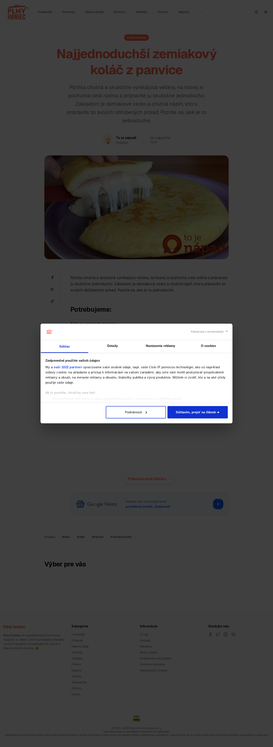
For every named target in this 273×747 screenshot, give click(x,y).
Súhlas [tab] (64, 346)
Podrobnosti (133, 412)
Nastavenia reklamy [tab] (160, 346)
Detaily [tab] (112, 346)
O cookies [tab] (208, 346)
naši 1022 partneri (68, 367)
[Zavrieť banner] (209, 331)
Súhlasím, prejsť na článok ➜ (198, 412)
